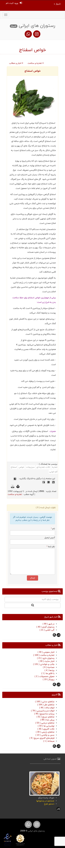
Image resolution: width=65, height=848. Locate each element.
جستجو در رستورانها (45, 800)
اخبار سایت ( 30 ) (46, 661)
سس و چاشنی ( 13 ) (45, 735)
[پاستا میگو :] (44, 783)
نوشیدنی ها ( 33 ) (46, 726)
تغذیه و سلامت (35, 63)
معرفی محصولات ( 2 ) (44, 676)
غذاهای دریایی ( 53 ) (44, 722)
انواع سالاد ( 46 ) (46, 707)
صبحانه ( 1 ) (48, 741)
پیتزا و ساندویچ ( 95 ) (44, 713)
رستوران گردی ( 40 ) (45, 627)
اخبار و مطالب (15, 63)
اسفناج (14, 467)
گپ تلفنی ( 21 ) (47, 630)
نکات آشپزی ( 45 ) (45, 729)
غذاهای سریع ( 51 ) (45, 716)
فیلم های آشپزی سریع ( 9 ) (41, 738)
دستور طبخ (49, 803)
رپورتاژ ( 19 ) (48, 679)
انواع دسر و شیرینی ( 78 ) (42, 710)
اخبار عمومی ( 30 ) (46, 652)
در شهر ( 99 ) (48, 623)
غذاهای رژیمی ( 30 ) (45, 732)
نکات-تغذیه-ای (43, 467)
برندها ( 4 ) (49, 670)
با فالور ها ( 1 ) (47, 673)
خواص (21, 467)
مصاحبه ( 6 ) (48, 667)
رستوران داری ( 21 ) (45, 658)
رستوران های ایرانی (36, 830)
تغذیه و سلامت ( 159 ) (43, 655)
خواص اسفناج (32, 71)
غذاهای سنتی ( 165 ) (44, 701)
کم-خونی (53, 471)
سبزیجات (30, 467)
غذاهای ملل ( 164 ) (45, 704)
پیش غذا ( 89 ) (47, 719)
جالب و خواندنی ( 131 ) (43, 664)
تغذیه (54, 467)
